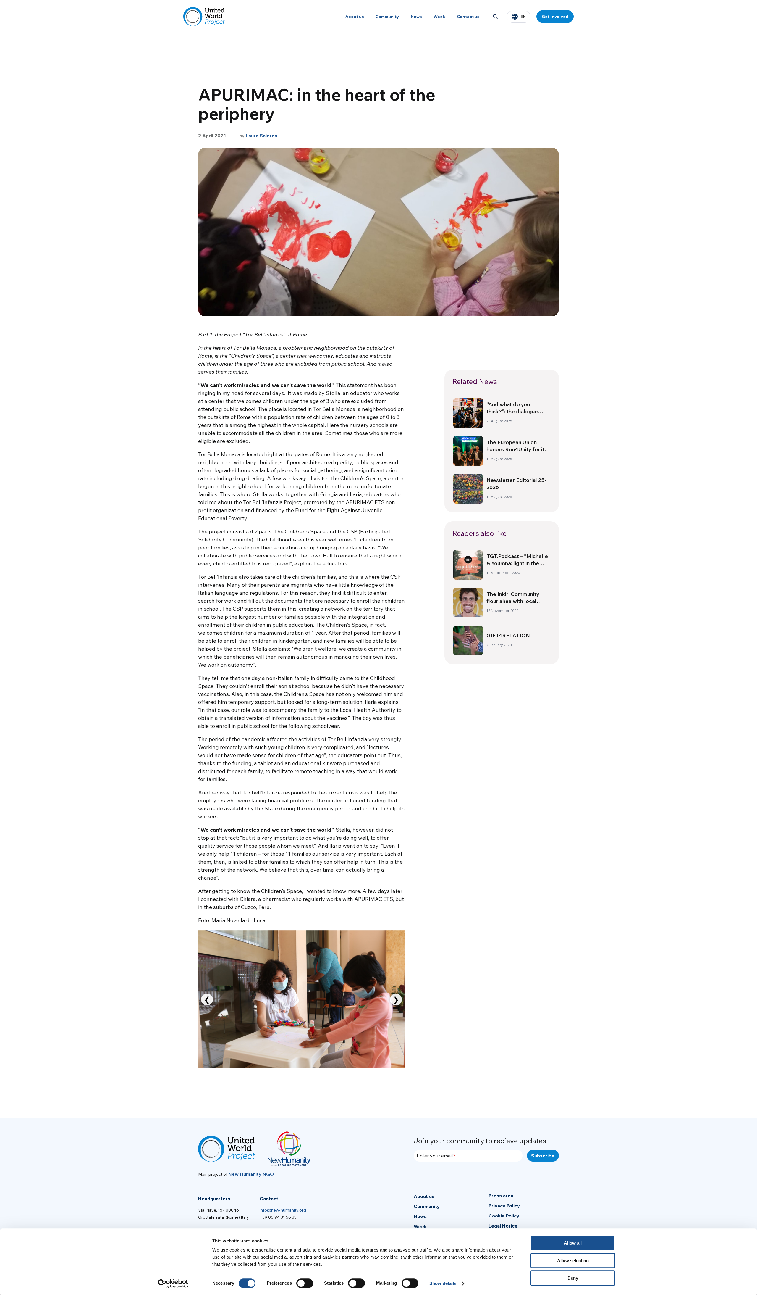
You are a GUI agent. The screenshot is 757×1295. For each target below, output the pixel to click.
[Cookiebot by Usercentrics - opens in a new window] (173, 1283)
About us (354, 16)
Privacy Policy (504, 1206)
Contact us (468, 16)
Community (387, 16)
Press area (501, 1196)
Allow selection (573, 1260)
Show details (442, 1283)
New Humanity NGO (251, 1174)
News (416, 16)
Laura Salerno (262, 135)
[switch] (304, 1283)
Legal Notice (503, 1226)
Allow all (573, 1243)
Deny (572, 1278)
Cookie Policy (504, 1216)
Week (439, 16)
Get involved (555, 16)
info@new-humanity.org (283, 1210)
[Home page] (204, 16)
